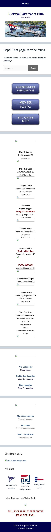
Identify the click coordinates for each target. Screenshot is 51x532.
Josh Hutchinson (25, 434)
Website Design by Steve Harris (25, 528)
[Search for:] (16, 68)
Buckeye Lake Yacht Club (25, 14)
